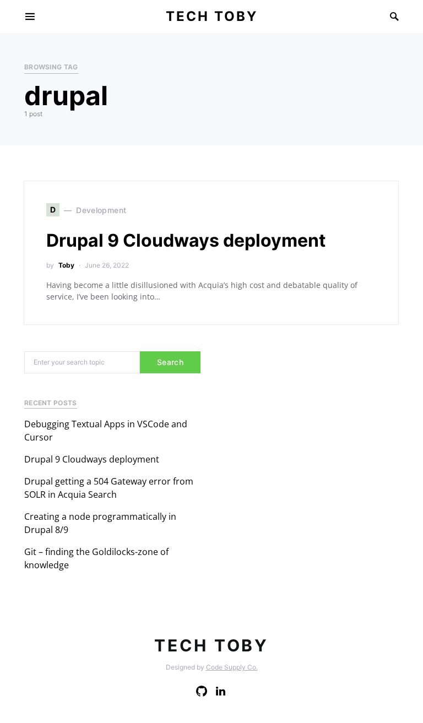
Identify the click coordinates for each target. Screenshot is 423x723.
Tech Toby (212, 16)
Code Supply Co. (232, 667)
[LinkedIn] (220, 691)
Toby (66, 265)
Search (170, 362)
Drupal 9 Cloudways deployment (186, 240)
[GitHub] (201, 691)
